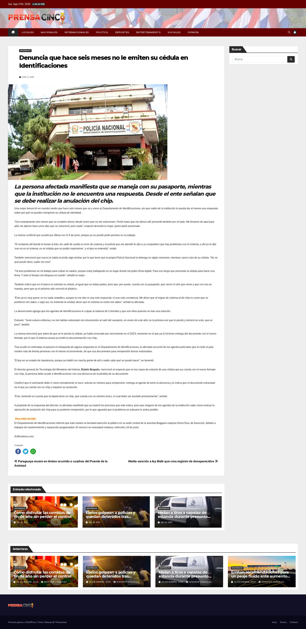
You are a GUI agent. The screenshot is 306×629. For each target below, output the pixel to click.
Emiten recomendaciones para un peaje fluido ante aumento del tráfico (260, 576)
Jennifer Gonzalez (55, 582)
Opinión (193, 32)
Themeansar (61, 622)
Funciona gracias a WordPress (22, 622)
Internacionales (77, 32)
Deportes (122, 32)
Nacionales (49, 32)
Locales (28, 32)
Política (102, 32)
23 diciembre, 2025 (245, 582)
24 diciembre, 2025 (28, 582)
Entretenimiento (148, 32)
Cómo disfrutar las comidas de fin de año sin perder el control (42, 514)
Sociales (174, 32)
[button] (289, 32)
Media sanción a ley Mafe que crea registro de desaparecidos (171, 461)
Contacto (294, 622)
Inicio (274, 622)
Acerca (283, 622)
